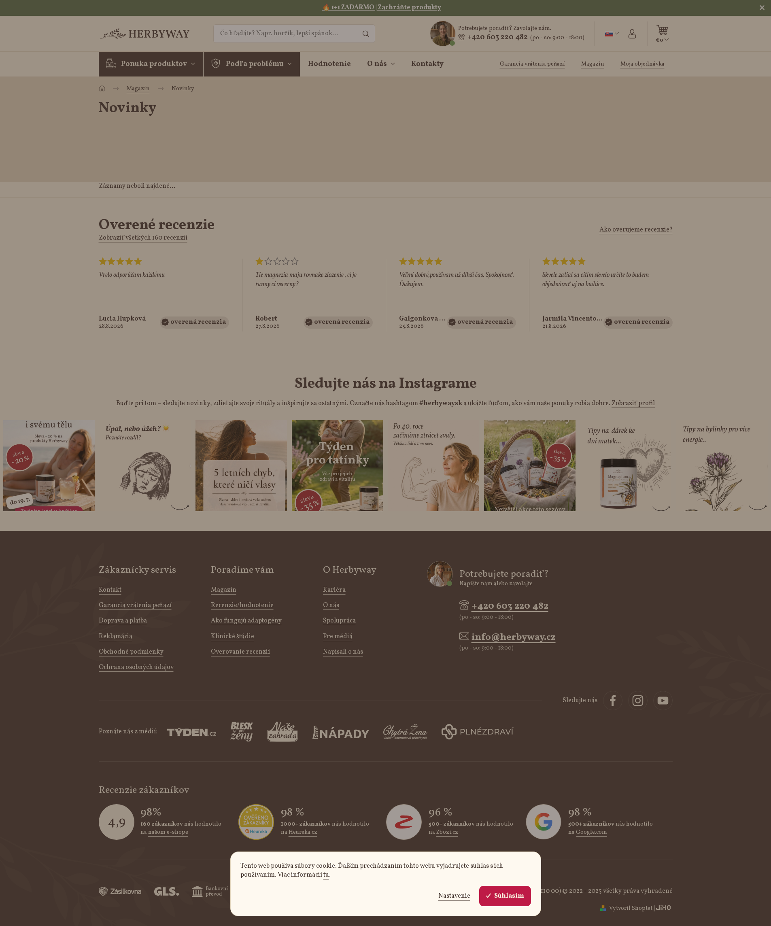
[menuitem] (151, 64)
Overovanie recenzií (240, 652)
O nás (331, 605)
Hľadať (366, 33)
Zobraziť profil (633, 403)
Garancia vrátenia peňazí (135, 605)
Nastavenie (454, 896)
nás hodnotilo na (180, 828)
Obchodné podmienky (131, 652)
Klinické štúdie (232, 636)
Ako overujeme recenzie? (636, 229)
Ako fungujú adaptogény (246, 620)
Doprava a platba (123, 620)
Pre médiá (338, 636)
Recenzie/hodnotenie (242, 605)
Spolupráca (339, 620)
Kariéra (334, 590)
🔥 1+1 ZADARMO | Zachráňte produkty (381, 7)
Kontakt (110, 590)
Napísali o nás (343, 652)
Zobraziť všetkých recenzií (143, 238)
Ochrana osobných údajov (136, 667)
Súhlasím (509, 896)
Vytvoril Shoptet (630, 908)
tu (326, 875)
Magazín (223, 590)
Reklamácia (115, 636)
